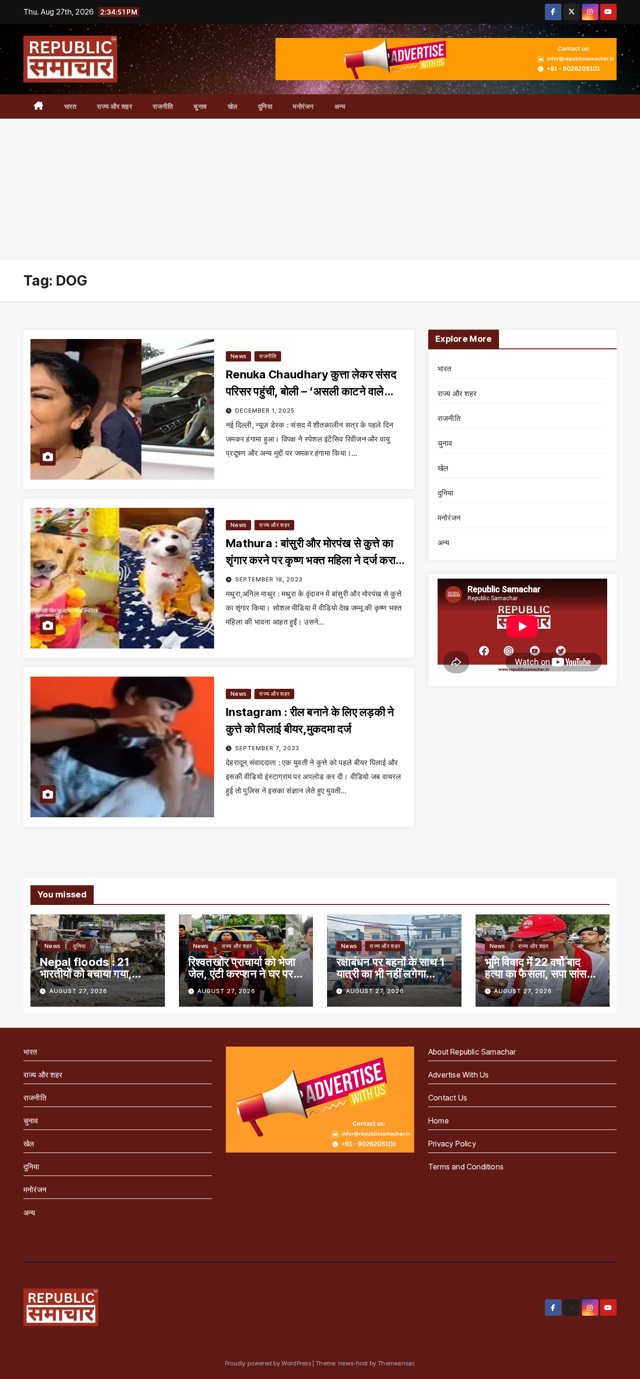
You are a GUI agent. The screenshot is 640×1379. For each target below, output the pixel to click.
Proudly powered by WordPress (269, 1363)
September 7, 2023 (267, 748)
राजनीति (163, 106)
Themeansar (396, 1363)
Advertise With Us (458, 1074)
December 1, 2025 (265, 410)
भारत (70, 106)
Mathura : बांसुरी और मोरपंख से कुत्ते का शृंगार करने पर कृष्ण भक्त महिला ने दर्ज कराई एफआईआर (313, 560)
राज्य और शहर (114, 106)
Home (438, 1120)
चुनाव (200, 106)
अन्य (340, 106)
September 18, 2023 (269, 579)
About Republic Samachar (472, 1051)
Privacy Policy (452, 1143)
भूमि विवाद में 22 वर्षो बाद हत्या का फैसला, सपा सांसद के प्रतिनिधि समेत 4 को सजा (542, 973)
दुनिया (265, 106)
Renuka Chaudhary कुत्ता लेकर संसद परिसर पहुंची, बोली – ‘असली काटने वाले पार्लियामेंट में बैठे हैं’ (311, 391)
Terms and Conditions (466, 1166)
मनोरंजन (303, 106)
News (238, 356)
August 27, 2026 (78, 991)
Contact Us (447, 1097)
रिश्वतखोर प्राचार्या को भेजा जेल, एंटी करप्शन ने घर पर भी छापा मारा (242, 973)
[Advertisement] (320, 189)
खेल (233, 106)
